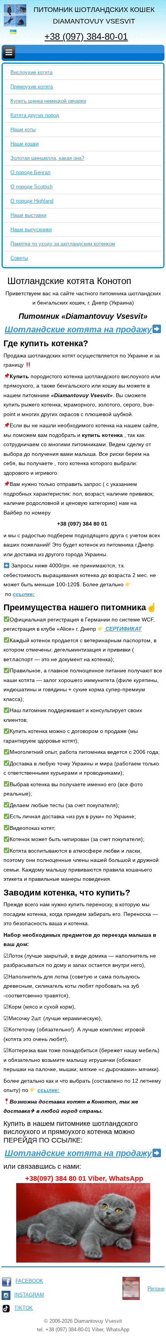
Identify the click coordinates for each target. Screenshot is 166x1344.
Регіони (155, 1289)
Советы (19, 258)
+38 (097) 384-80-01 (86, 36)
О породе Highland (31, 201)
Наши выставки (28, 215)
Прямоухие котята (31, 87)
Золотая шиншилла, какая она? (47, 158)
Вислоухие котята (31, 72)
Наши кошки (24, 144)
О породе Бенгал (30, 172)
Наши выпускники (31, 229)
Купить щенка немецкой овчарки (48, 101)
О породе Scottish (31, 187)
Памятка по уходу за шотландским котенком (62, 244)
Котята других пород (34, 115)
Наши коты (23, 129)
